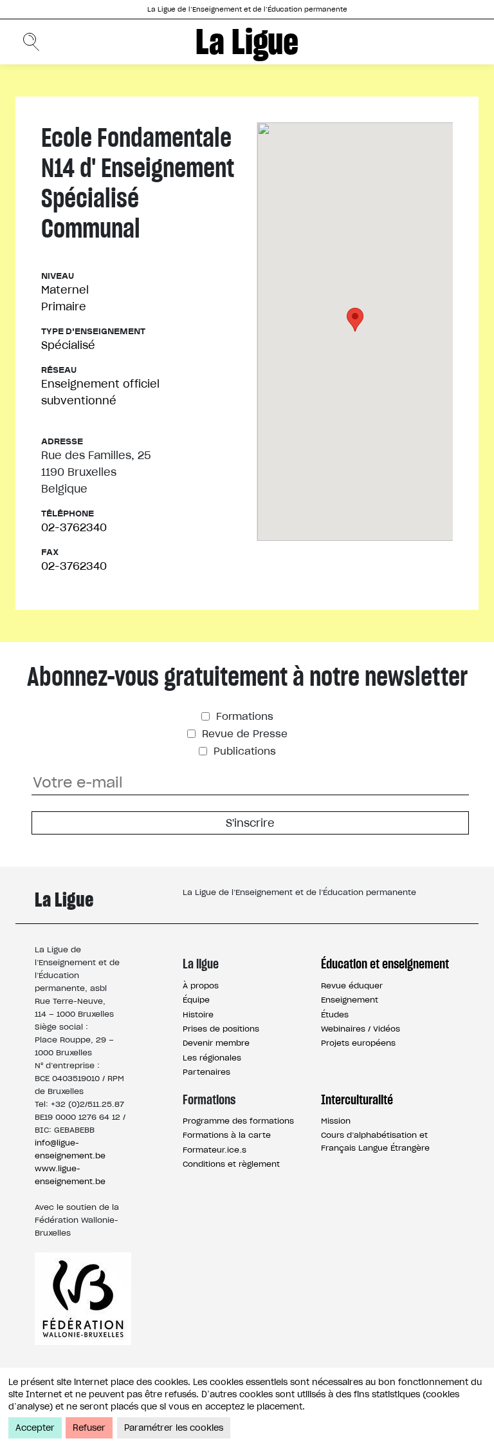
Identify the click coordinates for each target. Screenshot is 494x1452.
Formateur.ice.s (214, 1150)
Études (335, 1014)
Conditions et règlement (231, 1164)
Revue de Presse (243, 733)
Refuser (89, 1427)
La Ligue (247, 42)
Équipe (196, 999)
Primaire (63, 306)
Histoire (198, 1014)
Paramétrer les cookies (173, 1427)
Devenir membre (216, 1043)
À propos (201, 985)
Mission (336, 1121)
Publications (243, 751)
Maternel (65, 289)
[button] (355, 320)
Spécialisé (68, 345)
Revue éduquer (352, 985)
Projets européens (358, 1043)
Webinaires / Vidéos (360, 1028)
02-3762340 (74, 527)
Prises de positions (221, 1028)
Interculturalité (357, 1099)
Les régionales (212, 1057)
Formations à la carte (227, 1135)
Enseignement (349, 999)
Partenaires (206, 1072)
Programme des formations (238, 1121)
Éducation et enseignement (385, 964)
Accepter (35, 1427)
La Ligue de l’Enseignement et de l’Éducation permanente (247, 9)
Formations (243, 716)
